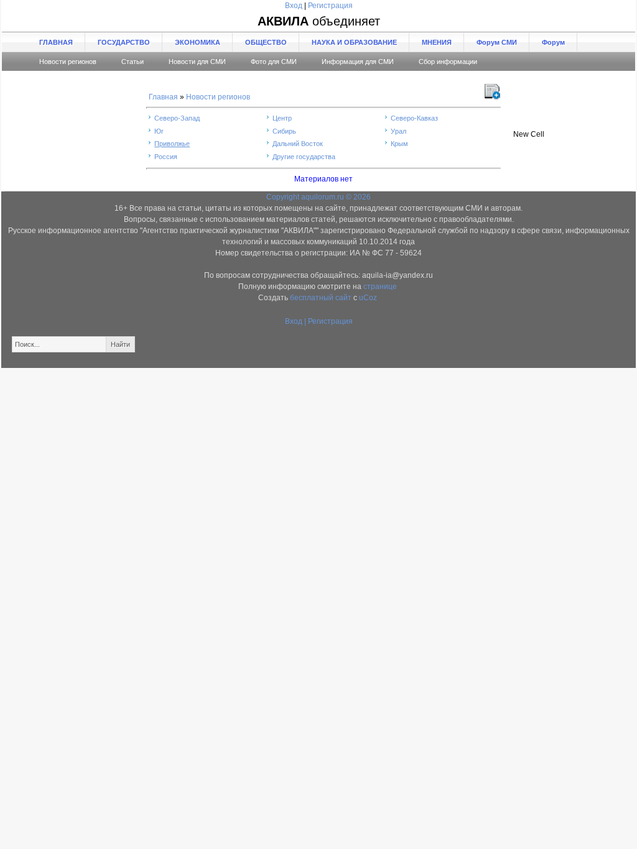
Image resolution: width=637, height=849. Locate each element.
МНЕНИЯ (437, 42)
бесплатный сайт (320, 297)
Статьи (132, 61)
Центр (282, 118)
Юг (159, 131)
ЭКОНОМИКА (197, 42)
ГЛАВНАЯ (56, 42)
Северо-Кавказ (414, 118)
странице (380, 286)
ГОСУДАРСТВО (124, 42)
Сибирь (284, 131)
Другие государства (303, 156)
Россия (165, 156)
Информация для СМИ (358, 61)
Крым (399, 143)
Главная (163, 97)
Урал (398, 131)
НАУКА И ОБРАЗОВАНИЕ (354, 42)
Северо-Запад (177, 118)
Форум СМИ (497, 42)
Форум (553, 42)
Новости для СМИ (197, 61)
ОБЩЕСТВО (266, 42)
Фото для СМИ (274, 61)
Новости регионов (67, 61)
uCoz (368, 297)
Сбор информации (448, 61)
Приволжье (172, 143)
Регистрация (330, 5)
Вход (293, 5)
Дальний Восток (297, 143)
